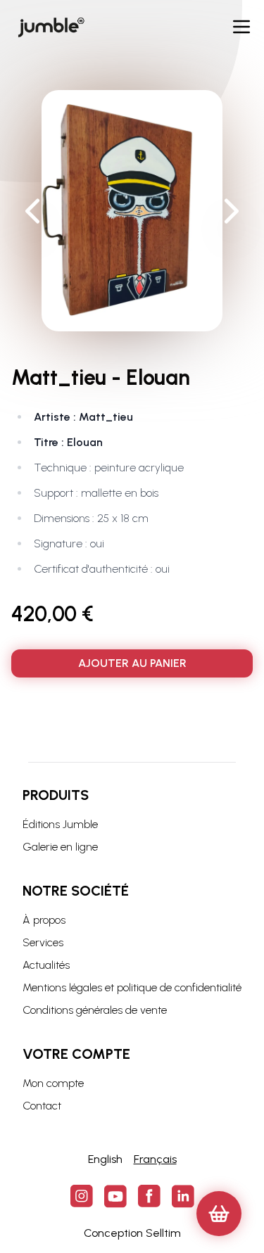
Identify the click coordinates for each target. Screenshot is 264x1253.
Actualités (46, 965)
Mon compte (53, 1083)
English (105, 1159)
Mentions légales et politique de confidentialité (132, 987)
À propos (44, 920)
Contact (42, 1105)
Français (155, 1159)
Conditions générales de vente (95, 1010)
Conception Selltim (132, 1233)
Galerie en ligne (60, 846)
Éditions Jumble (60, 824)
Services (43, 942)
